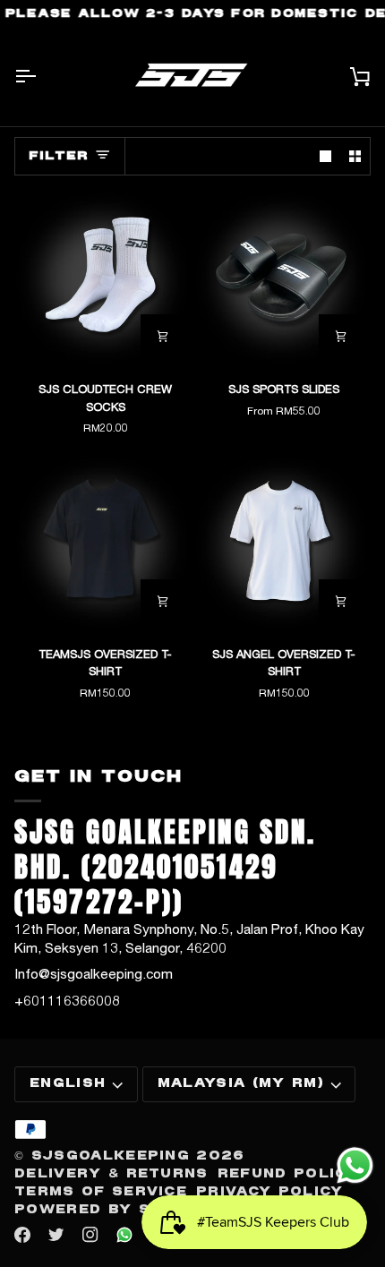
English (68, 1084)
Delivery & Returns (111, 1174)
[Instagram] (90, 1235)
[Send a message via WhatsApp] (355, 1165)
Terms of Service (100, 1192)
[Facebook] (22, 1235)
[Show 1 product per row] (325, 156)
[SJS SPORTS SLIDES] (282, 278)
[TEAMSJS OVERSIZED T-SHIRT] (103, 542)
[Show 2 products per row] (355, 156)
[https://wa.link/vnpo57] (124, 1235)
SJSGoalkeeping (110, 1156)
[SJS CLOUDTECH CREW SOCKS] (103, 278)
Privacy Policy (269, 1192)
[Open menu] (41, 76)
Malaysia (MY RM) (241, 1084)
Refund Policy (288, 1174)
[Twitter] (56, 1235)
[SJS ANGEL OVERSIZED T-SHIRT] (282, 542)
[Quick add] (163, 336)
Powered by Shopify (115, 1210)
